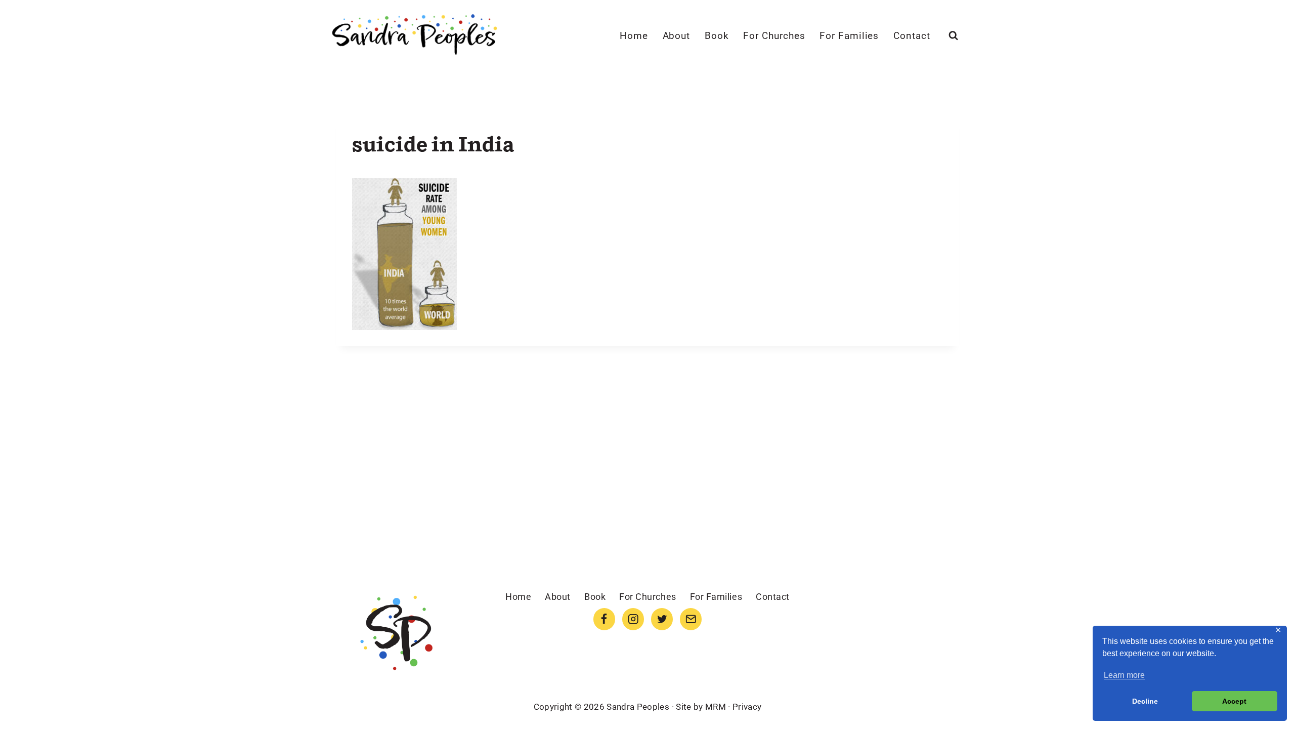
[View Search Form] (953, 36)
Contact (911, 36)
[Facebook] (604, 619)
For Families (849, 36)
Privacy (746, 707)
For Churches (774, 36)
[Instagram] (633, 619)
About (676, 36)
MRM (715, 707)
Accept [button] (1234, 701)
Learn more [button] (1124, 675)
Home (634, 36)
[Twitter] (662, 619)
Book (717, 36)
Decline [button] (1145, 701)
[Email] (691, 619)
